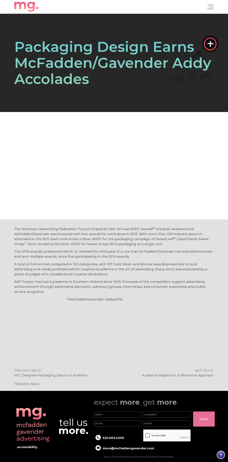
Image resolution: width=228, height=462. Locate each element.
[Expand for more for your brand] (210, 44)
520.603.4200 (113, 438)
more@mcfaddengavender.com (128, 448)
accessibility (27, 447)
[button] (209, 6)
